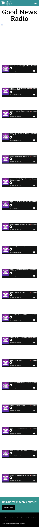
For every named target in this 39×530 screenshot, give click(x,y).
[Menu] (35, 3)
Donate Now (8, 507)
